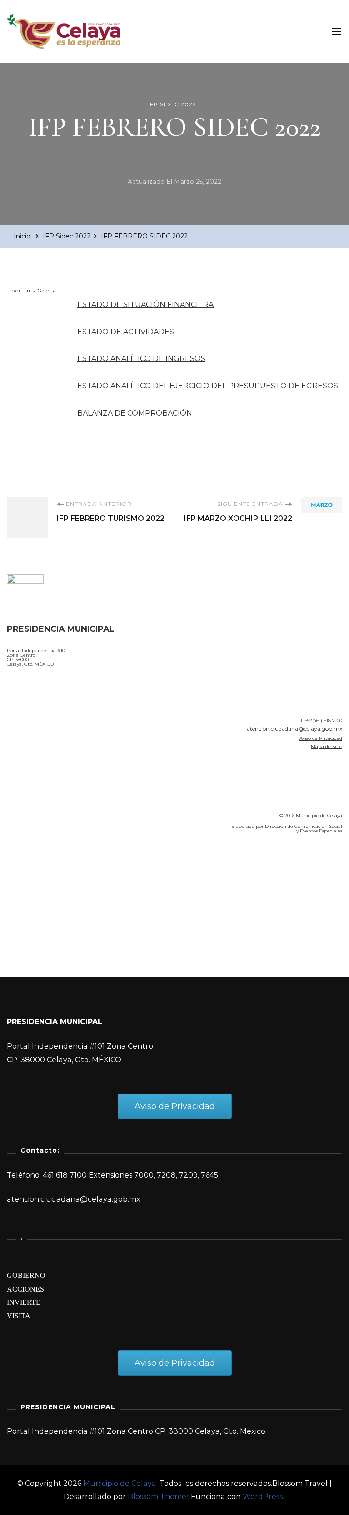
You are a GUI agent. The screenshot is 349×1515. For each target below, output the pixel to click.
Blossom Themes (158, 1496)
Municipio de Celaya (119, 1483)
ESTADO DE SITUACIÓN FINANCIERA (145, 304)
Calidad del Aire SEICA (55, 867)
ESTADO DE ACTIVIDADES (125, 331)
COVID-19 (26, 893)
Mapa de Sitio (326, 746)
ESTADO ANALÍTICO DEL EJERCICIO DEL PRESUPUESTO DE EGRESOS (207, 385)
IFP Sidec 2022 (172, 104)
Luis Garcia (40, 290)
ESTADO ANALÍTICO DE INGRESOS (141, 358)
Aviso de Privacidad (320, 738)
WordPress (263, 1496)
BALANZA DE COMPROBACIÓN (134, 413)
